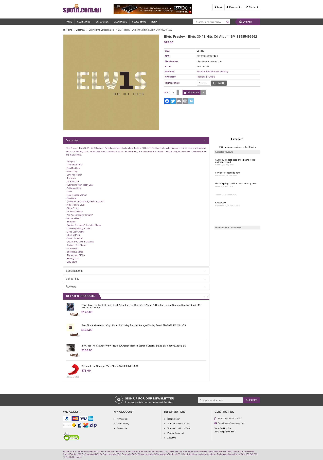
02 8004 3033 (235, 418)
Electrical (80, 30)
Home (69, 30)
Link (216, 56)
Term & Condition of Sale (178, 428)
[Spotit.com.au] (82, 8)
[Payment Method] (69, 426)
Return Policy (173, 419)
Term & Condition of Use (178, 424)
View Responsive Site (224, 432)
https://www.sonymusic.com (209, 61)
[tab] (136, 140)
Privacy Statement (175, 433)
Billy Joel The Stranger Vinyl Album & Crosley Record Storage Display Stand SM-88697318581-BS (133, 345)
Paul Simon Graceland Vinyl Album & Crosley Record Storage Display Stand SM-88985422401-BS (133, 325)
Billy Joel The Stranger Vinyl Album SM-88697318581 (109, 366)
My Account (234, 7)
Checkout (253, 7)
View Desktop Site (222, 428)
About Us (171, 438)
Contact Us (122, 428)
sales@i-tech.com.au (234, 423)
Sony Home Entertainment (101, 30)
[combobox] (211, 21)
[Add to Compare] (203, 92)
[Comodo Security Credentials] (71, 437)
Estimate (219, 83)
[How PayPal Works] (78, 419)
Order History (123, 424)
